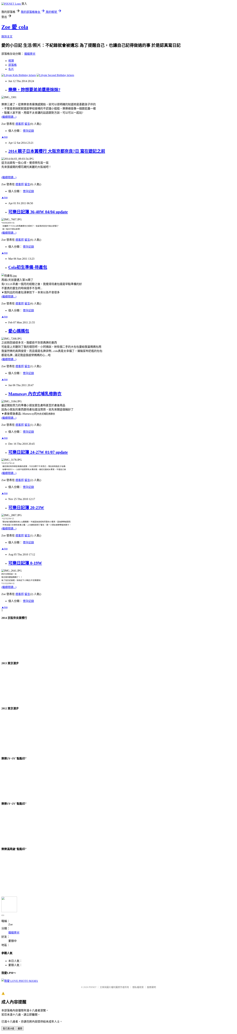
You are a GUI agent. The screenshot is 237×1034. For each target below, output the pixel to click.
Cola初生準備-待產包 (27, 267)
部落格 (12, 64)
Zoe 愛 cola (14, 27)
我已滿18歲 (8, 1028)
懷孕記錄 (28, 130)
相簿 (11, 60)
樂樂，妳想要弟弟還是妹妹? (34, 89)
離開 (20, 1028)
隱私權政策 (138, 987)
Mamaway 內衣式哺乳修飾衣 (34, 394)
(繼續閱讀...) (8, 116)
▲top (4, 136)
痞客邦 (19, 123)
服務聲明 (151, 987)
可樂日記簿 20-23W (26, 507)
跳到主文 (6, 36)
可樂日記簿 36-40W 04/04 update (38, 212)
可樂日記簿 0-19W (25, 563)
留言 (27, 123)
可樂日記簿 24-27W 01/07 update (38, 452)
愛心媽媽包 (18, 331)
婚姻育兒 (29, 53)
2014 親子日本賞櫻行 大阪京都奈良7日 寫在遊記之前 (56, 151)
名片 (11, 69)
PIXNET (92, 987)
